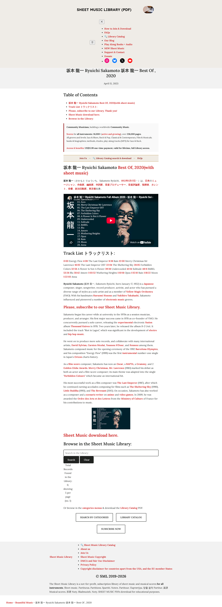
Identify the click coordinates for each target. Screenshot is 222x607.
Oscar (120, 364)
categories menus (92, 507)
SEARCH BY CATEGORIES (94, 517)
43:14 (129, 268)
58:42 (77, 272)
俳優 (70, 188)
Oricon (78, 356)
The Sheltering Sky (140, 386)
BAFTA (129, 364)
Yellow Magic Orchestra (139, 291)
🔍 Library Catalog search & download (112, 158)
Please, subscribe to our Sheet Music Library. (101, 307)
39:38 (108, 268)
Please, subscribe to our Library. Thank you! (93, 110)
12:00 (122, 261)
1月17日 (132, 180)
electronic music (115, 299)
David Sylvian (79, 345)
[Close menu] (101, 22)
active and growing (111, 134)
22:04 (109, 264)
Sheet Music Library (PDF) (104, 9)
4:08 (85, 261)
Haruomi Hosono (102, 295)
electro (153, 330)
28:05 (137, 264)
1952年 (124, 180)
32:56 (74, 268)
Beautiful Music (24, 602)
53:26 (66, 272)
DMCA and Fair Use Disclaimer (98, 560)
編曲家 (90, 184)
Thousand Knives (80, 326)
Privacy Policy (88, 564)
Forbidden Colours (74, 375)
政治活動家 (81, 188)
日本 (147, 180)
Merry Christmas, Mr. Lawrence (106, 368)
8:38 (111, 261)
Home (9, 602)
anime (110, 394)
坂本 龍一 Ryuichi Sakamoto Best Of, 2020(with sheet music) (102, 102)
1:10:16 (121, 272)
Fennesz (134, 345)
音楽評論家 (134, 184)
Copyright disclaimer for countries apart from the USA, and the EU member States (126, 568)
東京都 (92, 188)
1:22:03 (67, 276)
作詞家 (99, 184)
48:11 (144, 268)
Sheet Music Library (61, 556)
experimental (125, 322)
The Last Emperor (127, 382)
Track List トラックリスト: (83, 106)
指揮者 (145, 184)
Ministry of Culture (132, 398)
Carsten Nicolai (96, 345)
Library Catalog (128, 507)
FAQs (139, 158)
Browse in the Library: (81, 118)
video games (126, 394)
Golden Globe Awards (75, 368)
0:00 (65, 261)
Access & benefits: (75, 148)
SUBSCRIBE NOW (111, 528)
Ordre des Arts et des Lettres (94, 398)
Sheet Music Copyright (93, 556)
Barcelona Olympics (147, 349)
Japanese (149, 283)
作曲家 (80, 184)
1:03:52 (92, 272)
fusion (148, 322)
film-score (74, 364)
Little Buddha (70, 390)
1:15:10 (134, 272)
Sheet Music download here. (84, 114)
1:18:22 (147, 272)
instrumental (129, 353)
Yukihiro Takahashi (128, 295)
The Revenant (98, 390)
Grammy (141, 364)
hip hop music (76, 334)
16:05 (77, 264)
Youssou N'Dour (115, 345)
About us (85, 549)
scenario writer (94, 394)
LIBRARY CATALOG (131, 517)
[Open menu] (92, 42)
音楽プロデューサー (115, 184)
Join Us (83, 158)
